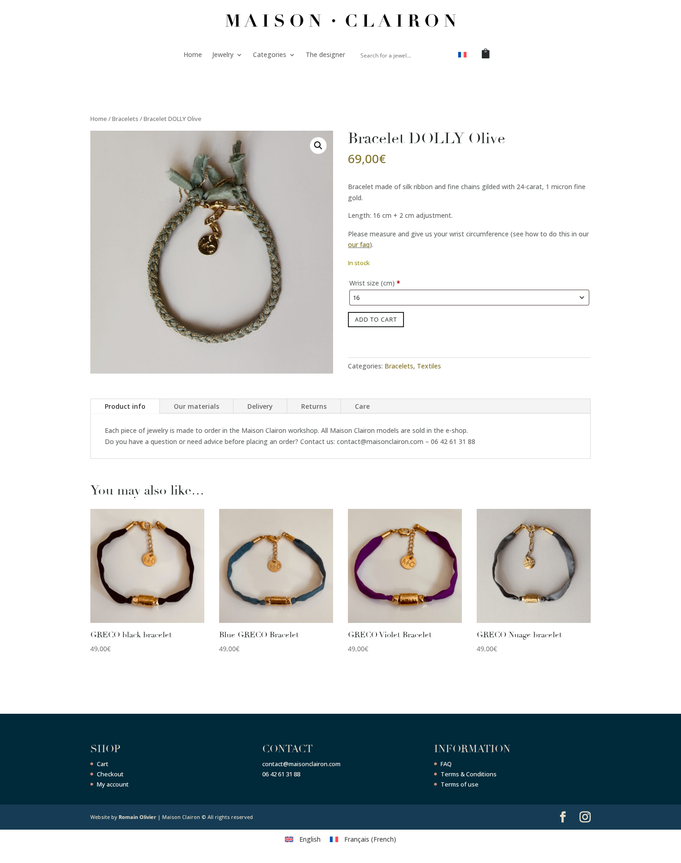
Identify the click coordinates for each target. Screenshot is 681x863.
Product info (125, 406)
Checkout (110, 774)
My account (113, 784)
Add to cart (376, 319)
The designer (325, 54)
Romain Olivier (137, 816)
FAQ (446, 764)
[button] (318, 145)
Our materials (196, 406)
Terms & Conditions (469, 774)
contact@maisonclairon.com (301, 764)
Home (192, 54)
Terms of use (460, 784)
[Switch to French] (462, 56)
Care (362, 406)
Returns (314, 406)
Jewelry (222, 54)
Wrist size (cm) (374, 283)
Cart (102, 764)
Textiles (429, 366)
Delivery (260, 406)
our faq (359, 244)
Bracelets (125, 118)
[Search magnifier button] (440, 55)
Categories (269, 54)
